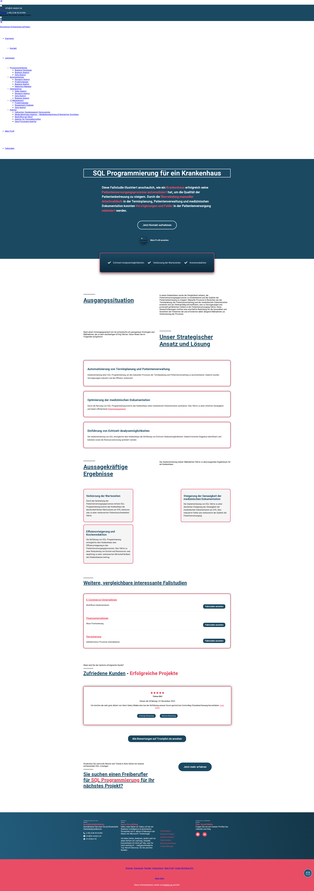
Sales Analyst (20, 91)
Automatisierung (17, 77)
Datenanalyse (16, 89)
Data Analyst (20, 75)
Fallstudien (9, 148)
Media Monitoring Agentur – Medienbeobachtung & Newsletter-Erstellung (47, 114)
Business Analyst (22, 72)
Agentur (13, 110)
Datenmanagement (117, 409)
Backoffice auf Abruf (24, 117)
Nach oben (159, 878)
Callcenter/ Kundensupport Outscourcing (32, 112)
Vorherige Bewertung (146, 716)
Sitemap (129, 868)
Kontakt (13, 48)
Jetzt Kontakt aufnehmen (157, 225)
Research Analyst (22, 79)
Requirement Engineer (24, 105)
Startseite (9, 38)
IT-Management (17, 100)
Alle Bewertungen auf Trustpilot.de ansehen (157, 738)
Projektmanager (21, 82)
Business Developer (23, 70)
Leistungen (9, 58)
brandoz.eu (168, 885)
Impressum (138, 868)
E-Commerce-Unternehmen (101, 599)
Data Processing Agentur (25, 121)
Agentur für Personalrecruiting (28, 119)
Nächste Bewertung (169, 716)
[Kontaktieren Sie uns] (308, 873)
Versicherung (93, 636)
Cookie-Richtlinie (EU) (184, 868)
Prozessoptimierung (18, 68)
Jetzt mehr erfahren (195, 766)
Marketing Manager (23, 86)
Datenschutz (158, 868)
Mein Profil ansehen (159, 240)
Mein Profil (9, 131)
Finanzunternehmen (97, 618)
